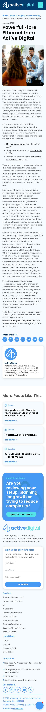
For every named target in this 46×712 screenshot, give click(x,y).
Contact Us (8, 652)
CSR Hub (7, 644)
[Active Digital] (18, 5)
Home (5, 15)
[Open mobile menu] (40, 5)
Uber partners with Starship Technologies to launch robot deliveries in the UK (21, 413)
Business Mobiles (10, 620)
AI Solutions (8, 608)
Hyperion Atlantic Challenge (21, 434)
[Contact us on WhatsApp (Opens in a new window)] (30, 689)
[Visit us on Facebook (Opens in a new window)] (5, 689)
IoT (4, 605)
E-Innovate (18, 708)
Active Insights (9, 631)
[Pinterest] (28, 339)
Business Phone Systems (14, 628)
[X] (10, 339)
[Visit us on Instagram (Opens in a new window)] (11, 689)
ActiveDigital (11, 363)
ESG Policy (31, 705)
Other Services (9, 616)
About (5, 640)
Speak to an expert (20, 514)
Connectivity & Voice (12, 601)
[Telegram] (35, 339)
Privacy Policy (9, 705)
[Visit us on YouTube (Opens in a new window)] (24, 689)
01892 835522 (11, 676)
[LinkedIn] (16, 339)
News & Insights (18, 15)
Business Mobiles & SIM (13, 597)
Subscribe (23, 584)
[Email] (41, 339)
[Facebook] (4, 339)
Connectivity (33, 15)
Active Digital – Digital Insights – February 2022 (22, 455)
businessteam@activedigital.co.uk (18, 320)
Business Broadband (12, 624)
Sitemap (20, 705)
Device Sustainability (12, 612)
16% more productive (15, 144)
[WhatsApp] (22, 339)
